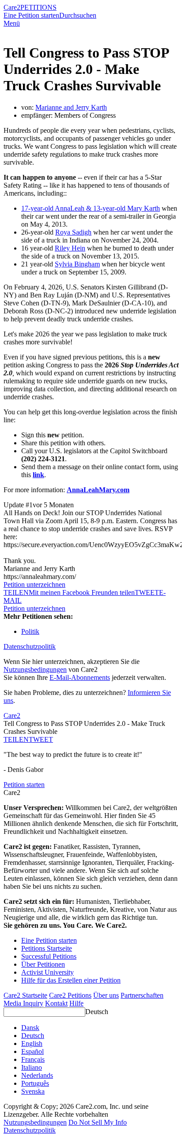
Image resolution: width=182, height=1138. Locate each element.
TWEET (147, 592)
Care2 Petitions (70, 995)
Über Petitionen (43, 964)
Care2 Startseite (25, 995)
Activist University (47, 972)
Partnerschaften (142, 995)
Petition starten (24, 784)
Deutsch (96, 1011)
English (31, 1043)
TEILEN (16, 739)
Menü (12, 23)
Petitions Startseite (46, 948)
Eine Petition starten (31, 15)
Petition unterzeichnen (34, 584)
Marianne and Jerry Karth (71, 107)
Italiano (31, 1067)
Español (32, 1051)
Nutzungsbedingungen (35, 669)
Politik (30, 631)
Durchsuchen (77, 15)
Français (33, 1059)
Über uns (106, 995)
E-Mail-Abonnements (79, 677)
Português (35, 1083)
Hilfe (76, 1003)
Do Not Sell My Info (97, 1122)
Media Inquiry (23, 1003)
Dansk (30, 1027)
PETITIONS (38, 7)
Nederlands (37, 1075)
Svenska (33, 1091)
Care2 (12, 7)
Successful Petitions (48, 956)
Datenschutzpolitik (30, 646)
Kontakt (56, 1003)
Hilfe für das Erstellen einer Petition (71, 980)
